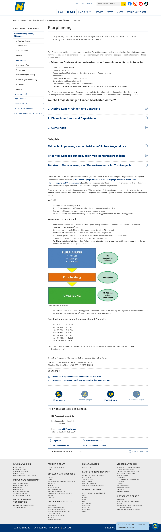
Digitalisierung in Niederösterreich (24, 505)
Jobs (76, 4)
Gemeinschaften (22, 65)
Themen (71, 12)
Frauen (50, 479)
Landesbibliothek (18, 489)
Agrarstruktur (21, 46)
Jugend (50, 485)
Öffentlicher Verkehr (123, 488)
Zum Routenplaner (94, 441)
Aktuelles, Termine (23, 41)
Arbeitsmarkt (121, 499)
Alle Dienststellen (61, 446)
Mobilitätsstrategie (122, 486)
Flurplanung (21, 60)
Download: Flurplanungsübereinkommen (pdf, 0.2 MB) (76, 376)
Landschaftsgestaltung (25, 75)
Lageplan (57, 441)
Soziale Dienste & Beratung (56, 515)
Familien (50, 477)
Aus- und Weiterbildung (20, 483)
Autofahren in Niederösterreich (126, 473)
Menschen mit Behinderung (56, 491)
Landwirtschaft (20, 103)
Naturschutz (86, 505)
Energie (84, 497)
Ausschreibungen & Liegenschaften (128, 501)
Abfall (84, 495)
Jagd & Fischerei (21, 99)
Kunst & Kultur (87, 467)
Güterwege (20, 70)
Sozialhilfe (51, 517)
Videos (120, 12)
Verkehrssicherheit (123, 492)
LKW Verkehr (121, 482)
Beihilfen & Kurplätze (54, 519)
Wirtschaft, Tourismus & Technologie (128, 509)
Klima (84, 499)
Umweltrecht (86, 507)
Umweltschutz (86, 509)
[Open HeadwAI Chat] (155, 526)
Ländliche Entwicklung (23, 108)
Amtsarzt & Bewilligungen (56, 507)
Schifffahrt (120, 490)
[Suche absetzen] (123, 4)
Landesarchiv (17, 487)
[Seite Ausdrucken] (146, 529)
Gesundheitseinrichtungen (56, 509)
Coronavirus (52, 505)
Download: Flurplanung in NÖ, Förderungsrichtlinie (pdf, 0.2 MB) (81, 380)
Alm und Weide (22, 51)
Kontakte (20, 89)
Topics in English (87, 4)
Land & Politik (85, 12)
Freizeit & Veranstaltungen (56, 467)
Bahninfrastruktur (122, 475)
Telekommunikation (19, 507)
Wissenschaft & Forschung (21, 495)
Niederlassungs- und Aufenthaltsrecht (60, 493)
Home (60, 12)
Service (99, 12)
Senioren (51, 495)
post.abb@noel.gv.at (67, 429)
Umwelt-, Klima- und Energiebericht (93, 493)
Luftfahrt (119, 484)
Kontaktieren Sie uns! (96, 446)
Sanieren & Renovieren (20, 471)
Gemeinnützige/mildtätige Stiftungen (24, 475)
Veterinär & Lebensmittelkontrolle (28, 113)
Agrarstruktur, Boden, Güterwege (58, 20)
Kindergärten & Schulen (20, 485)
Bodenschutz (21, 55)
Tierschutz (51, 497)
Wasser (84, 511)
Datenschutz (40, 528)
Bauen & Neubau (18, 467)
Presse (110, 12)
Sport (49, 469)
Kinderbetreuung (53, 487)
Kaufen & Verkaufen (19, 469)
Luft (83, 501)
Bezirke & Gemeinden (137, 12)
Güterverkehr (121, 477)
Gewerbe (119, 503)
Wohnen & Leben (18, 473)
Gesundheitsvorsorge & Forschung (59, 511)
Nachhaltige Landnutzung (26, 80)
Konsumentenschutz (54, 489)
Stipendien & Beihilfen (20, 493)
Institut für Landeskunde (21, 491)
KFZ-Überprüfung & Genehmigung (128, 480)
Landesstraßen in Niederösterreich (128, 471)
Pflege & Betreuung (54, 513)
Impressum (54, 528)
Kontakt (66, 528)
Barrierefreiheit (23, 528)
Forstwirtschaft (20, 94)
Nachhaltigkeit (86, 503)
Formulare (20, 84)
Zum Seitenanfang (139, 451)
